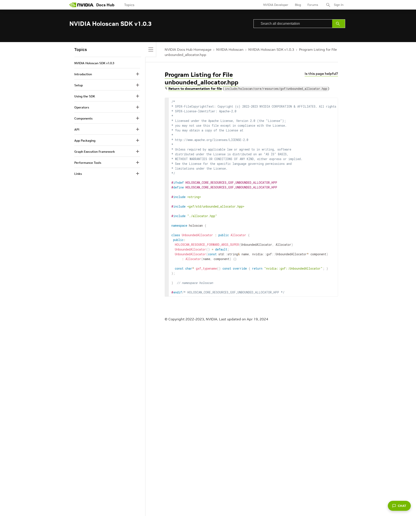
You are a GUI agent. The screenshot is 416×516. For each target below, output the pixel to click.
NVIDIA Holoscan (230, 49)
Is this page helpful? (321, 73)
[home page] (81, 5)
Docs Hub (105, 4)
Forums (312, 5)
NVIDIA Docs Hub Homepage (188, 49)
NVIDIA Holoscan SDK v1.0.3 (271, 49)
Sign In (338, 5)
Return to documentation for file (195, 88)
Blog (298, 5)
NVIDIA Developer (275, 5)
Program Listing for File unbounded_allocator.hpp (201, 78)
